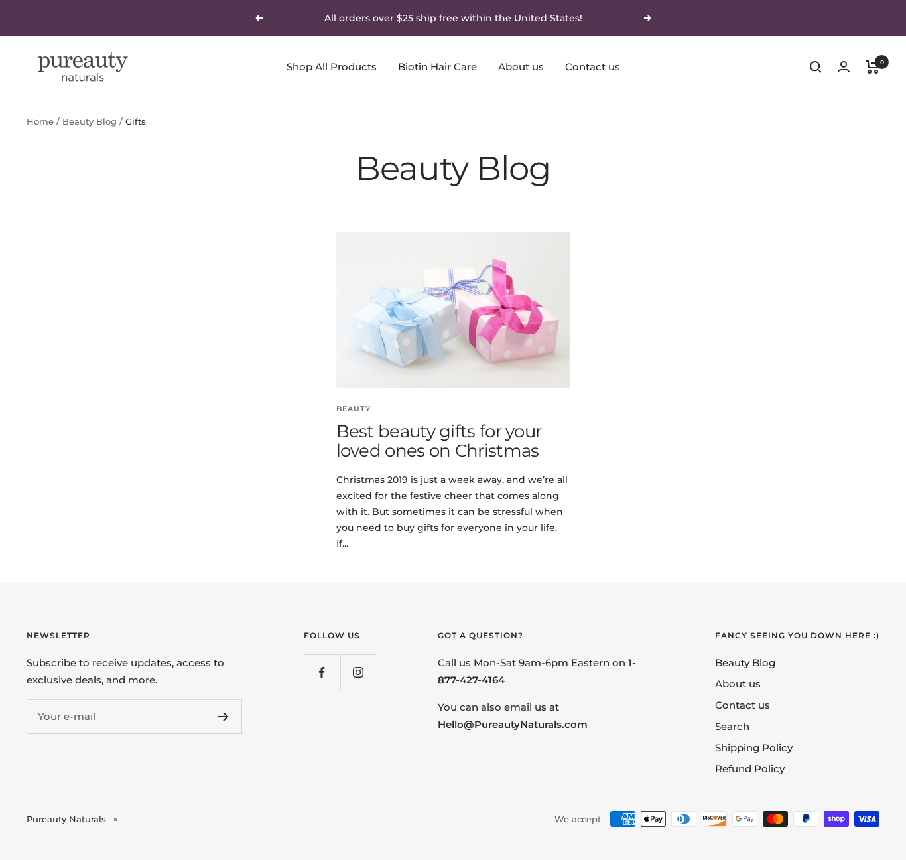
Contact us (592, 66)
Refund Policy (750, 768)
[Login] (844, 66)
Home (40, 121)
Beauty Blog (89, 121)
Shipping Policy (754, 747)
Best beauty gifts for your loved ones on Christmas (439, 441)
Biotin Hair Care (437, 66)
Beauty (353, 408)
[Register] (223, 716)
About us (521, 66)
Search (732, 726)
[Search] (816, 67)
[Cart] (872, 67)
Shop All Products (332, 66)
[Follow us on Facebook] (322, 672)
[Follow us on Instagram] (358, 672)
